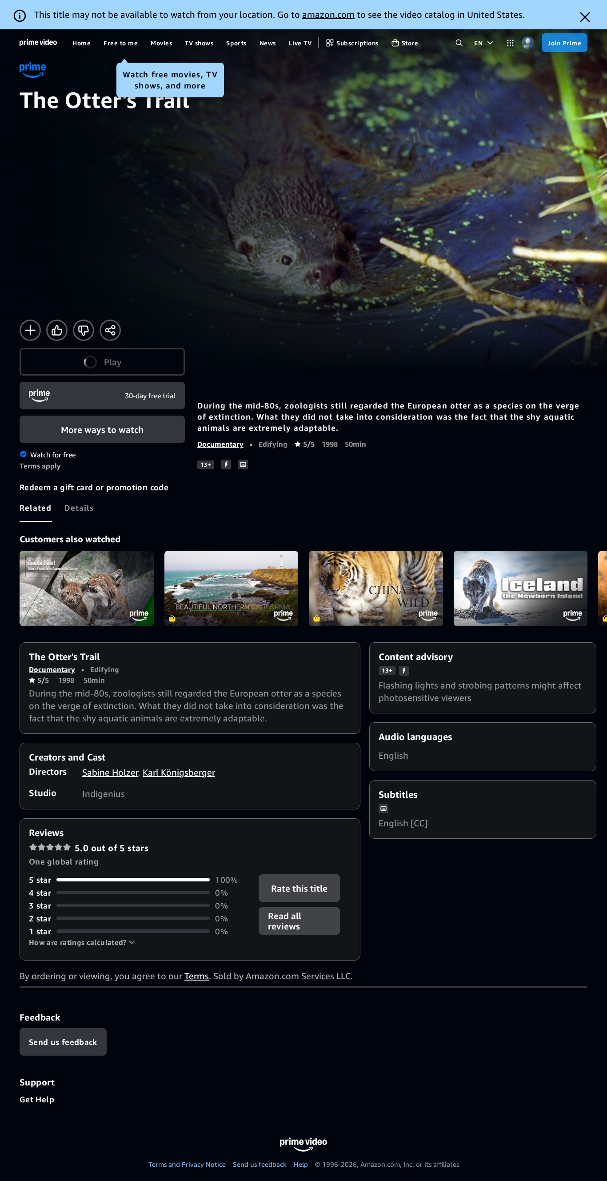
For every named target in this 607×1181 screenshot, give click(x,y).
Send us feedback (260, 1164)
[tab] (36, 507)
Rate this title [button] (300, 888)
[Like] (57, 330)
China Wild (376, 588)
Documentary (220, 444)
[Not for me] (83, 330)
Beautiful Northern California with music (231, 588)
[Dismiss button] (585, 17)
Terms (196, 976)
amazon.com (328, 14)
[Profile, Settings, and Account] (527, 43)
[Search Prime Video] (459, 43)
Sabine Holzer (110, 772)
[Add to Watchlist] (30, 330)
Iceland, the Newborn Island (521, 588)
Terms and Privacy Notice (187, 1164)
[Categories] (510, 43)
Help (301, 1164)
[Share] (110, 330)
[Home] (38, 42)
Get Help (37, 1099)
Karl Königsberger (179, 772)
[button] (102, 362)
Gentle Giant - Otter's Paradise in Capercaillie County (87, 588)
